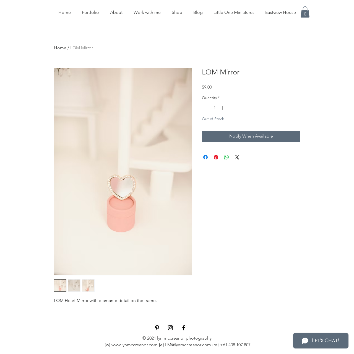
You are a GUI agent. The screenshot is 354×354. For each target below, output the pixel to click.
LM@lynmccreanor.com (188, 344)
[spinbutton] (215, 108)
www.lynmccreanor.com (134, 344)
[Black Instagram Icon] (170, 327)
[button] (305, 12)
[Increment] (223, 108)
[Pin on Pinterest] (216, 157)
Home (60, 47)
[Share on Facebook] (205, 157)
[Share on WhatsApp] (226, 157)
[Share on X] (237, 157)
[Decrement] (206, 108)
